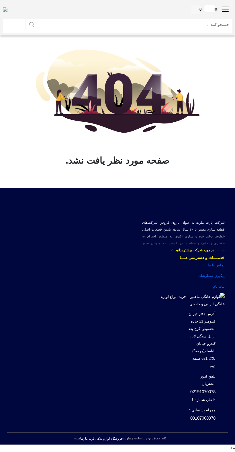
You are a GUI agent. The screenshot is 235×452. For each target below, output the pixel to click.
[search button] (31, 24)
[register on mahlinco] (13, 24)
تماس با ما (216, 265)
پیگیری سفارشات (211, 276)
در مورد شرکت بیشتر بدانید (194, 250)
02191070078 (203, 391)
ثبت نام (219, 286)
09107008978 (203, 418)
